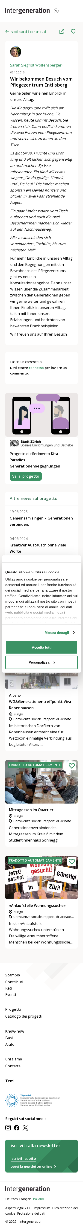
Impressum (41, 1208)
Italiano (38, 1199)
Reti (8, 988)
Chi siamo (13, 1059)
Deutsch (11, 1199)
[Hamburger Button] (73, 11)
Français (25, 1199)
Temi (9, 1080)
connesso (36, 368)
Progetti (13, 1009)
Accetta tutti (41, 647)
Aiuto (10, 1044)
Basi (9, 1037)
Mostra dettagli (57, 633)
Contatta (13, 1065)
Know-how (14, 1031)
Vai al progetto (25, 476)
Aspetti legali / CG (18, 1208)
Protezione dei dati (31, 1213)
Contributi (14, 981)
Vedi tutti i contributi (28, 31)
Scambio (12, 975)
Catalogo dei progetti (23, 1016)
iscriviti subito (23, 1158)
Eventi (10, 994)
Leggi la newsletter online (31, 1166)
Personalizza (39, 662)
